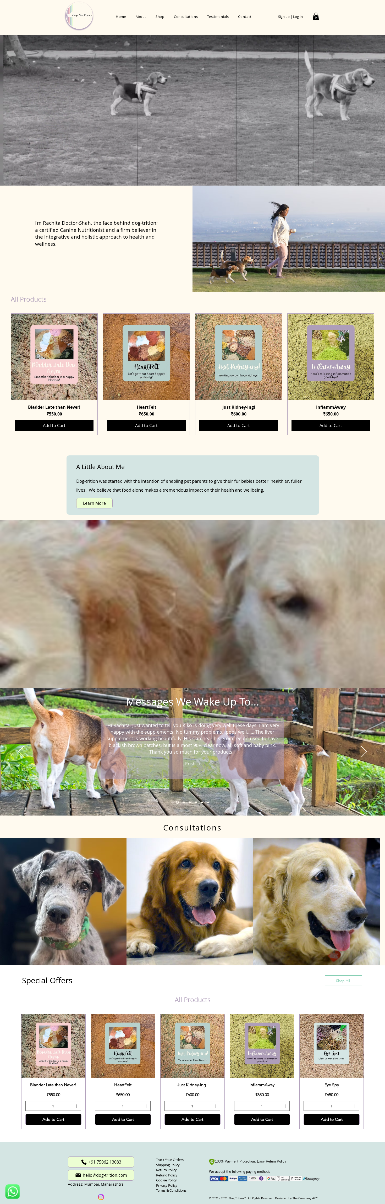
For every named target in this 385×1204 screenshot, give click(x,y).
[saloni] (195, 802)
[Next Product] (382, 374)
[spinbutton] (53, 1107)
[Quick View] (54, 357)
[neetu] (202, 802)
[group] (192, 374)
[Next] (364, 752)
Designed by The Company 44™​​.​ (296, 1200)
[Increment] (77, 1107)
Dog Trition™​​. (238, 1200)
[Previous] (21, 752)
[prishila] (177, 802)
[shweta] (183, 802)
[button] (316, 16)
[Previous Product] (3, 374)
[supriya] (208, 802)
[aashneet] (189, 802)
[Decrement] (29, 1107)
